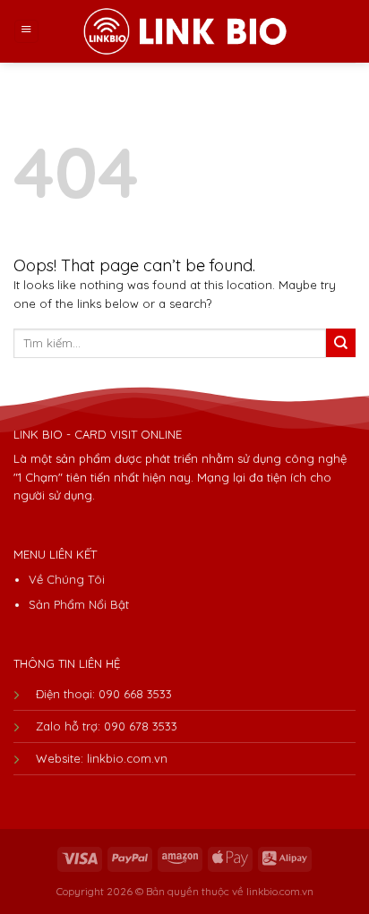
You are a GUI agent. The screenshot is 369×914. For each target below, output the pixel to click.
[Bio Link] (184, 31)
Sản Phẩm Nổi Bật (79, 604)
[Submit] (341, 343)
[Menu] (26, 32)
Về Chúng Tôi (67, 579)
